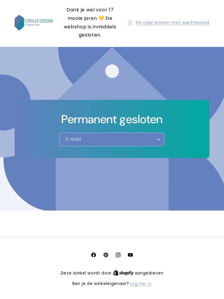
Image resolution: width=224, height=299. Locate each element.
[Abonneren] (157, 139)
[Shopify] (124, 273)
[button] (168, 22)
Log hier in (141, 283)
